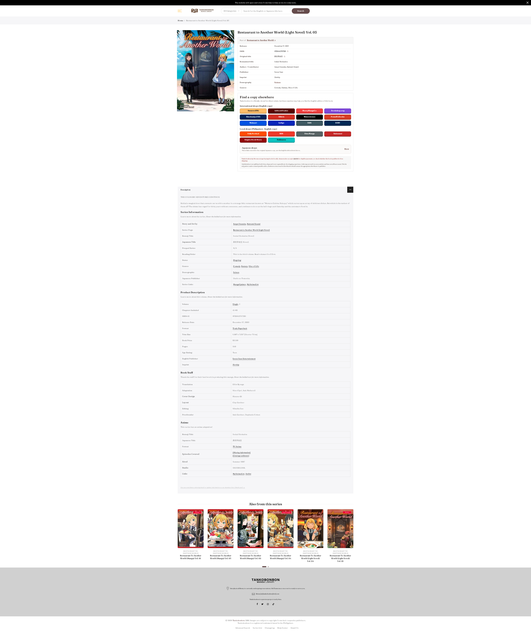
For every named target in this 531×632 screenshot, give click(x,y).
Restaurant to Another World (261, 40)
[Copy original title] (285, 57)
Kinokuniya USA (253, 117)
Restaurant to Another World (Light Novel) (251, 230)
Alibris (281, 117)
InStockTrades (281, 111)
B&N (309, 123)
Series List (257, 628)
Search (300, 11)
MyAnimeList (253, 284)
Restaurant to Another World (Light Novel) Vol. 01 (340, 558)
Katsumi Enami (253, 224)
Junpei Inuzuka (239, 224)
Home (180, 20)
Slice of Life (254, 266)
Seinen (277, 82)
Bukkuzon (281, 140)
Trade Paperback (240, 328)
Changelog (269, 628)
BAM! (337, 123)
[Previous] (180, 537)
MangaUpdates (239, 284)
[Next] (350, 537)
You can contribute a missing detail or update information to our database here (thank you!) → (213, 487)
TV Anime (237, 446)
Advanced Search (242, 628)
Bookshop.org (337, 111)
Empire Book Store (253, 140)
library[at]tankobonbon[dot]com (267, 594)
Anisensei (337, 134)
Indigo (281, 123)
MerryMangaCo (309, 111)
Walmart (253, 123)
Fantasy (244, 266)
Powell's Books (337, 117)
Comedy (236, 266)
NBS (281, 134)
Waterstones (309, 117)
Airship (236, 364)
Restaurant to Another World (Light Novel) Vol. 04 (310, 558)
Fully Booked (253, 134)
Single (235, 304)
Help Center (282, 628)
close (3, 2)
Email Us (295, 628)
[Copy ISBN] (288, 51)
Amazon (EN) (253, 111)
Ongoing (237, 260)
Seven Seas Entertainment (244, 359)
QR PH (295, 159)
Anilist (248, 474)
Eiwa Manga (309, 134)
